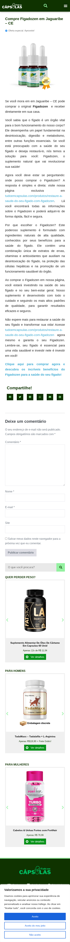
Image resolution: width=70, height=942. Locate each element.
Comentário (13, 442)
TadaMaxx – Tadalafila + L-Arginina (35, 736)
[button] (65, 6)
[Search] (60, 567)
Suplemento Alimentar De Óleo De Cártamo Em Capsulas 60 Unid (35, 644)
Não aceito (35, 934)
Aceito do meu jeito (35, 925)
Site (7, 522)
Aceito (35, 916)
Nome (9, 491)
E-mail (10, 507)
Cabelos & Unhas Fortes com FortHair (35, 830)
